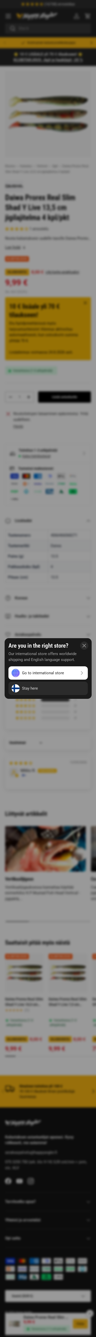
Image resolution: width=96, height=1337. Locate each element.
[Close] (84, 645)
